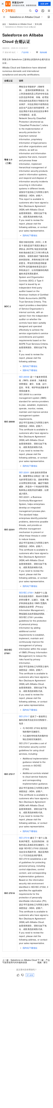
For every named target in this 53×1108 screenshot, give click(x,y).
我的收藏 (43, 52)
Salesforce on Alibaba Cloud (20, 24)
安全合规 (38, 24)
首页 (4, 24)
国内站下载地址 (30, 235)
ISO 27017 (24, 716)
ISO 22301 (24, 472)
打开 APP (44, 3)
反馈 (31, 975)
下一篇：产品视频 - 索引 (43, 961)
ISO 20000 (24, 376)
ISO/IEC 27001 (26, 592)
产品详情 (25, 52)
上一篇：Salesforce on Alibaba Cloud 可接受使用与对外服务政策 (19, 961)
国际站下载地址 (30, 370)
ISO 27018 (24, 837)
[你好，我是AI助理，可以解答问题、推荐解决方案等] (36, 11)
